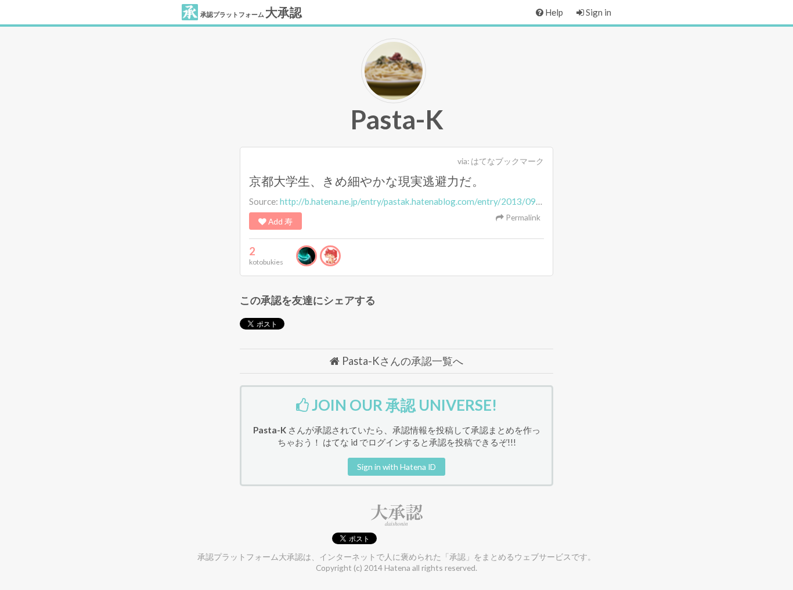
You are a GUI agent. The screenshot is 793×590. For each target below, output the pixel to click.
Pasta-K (397, 119)
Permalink (522, 217)
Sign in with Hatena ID (396, 467)
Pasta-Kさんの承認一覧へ (401, 360)
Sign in (597, 12)
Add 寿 (279, 221)
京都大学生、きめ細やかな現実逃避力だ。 (366, 181)
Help (553, 12)
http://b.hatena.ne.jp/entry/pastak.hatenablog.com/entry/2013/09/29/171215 (432, 201)
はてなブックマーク (507, 161)
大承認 (251, 12)
